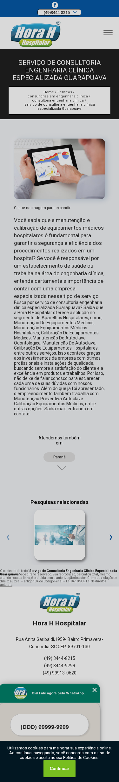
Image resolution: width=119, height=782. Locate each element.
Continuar (59, 768)
